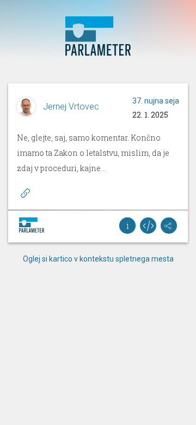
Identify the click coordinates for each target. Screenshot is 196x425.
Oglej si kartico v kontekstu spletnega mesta (98, 258)
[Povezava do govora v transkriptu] (25, 193)
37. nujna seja (155, 100)
